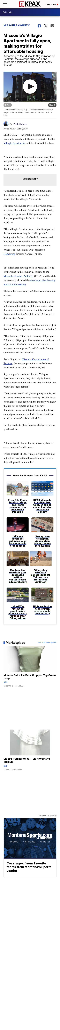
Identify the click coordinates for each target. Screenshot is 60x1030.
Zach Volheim (20, 124)
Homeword (9, 253)
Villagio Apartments (14, 143)
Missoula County (16, 25)
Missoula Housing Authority (18, 275)
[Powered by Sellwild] (52, 816)
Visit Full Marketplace (47, 643)
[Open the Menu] (5, 4)
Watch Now (51, 4)
